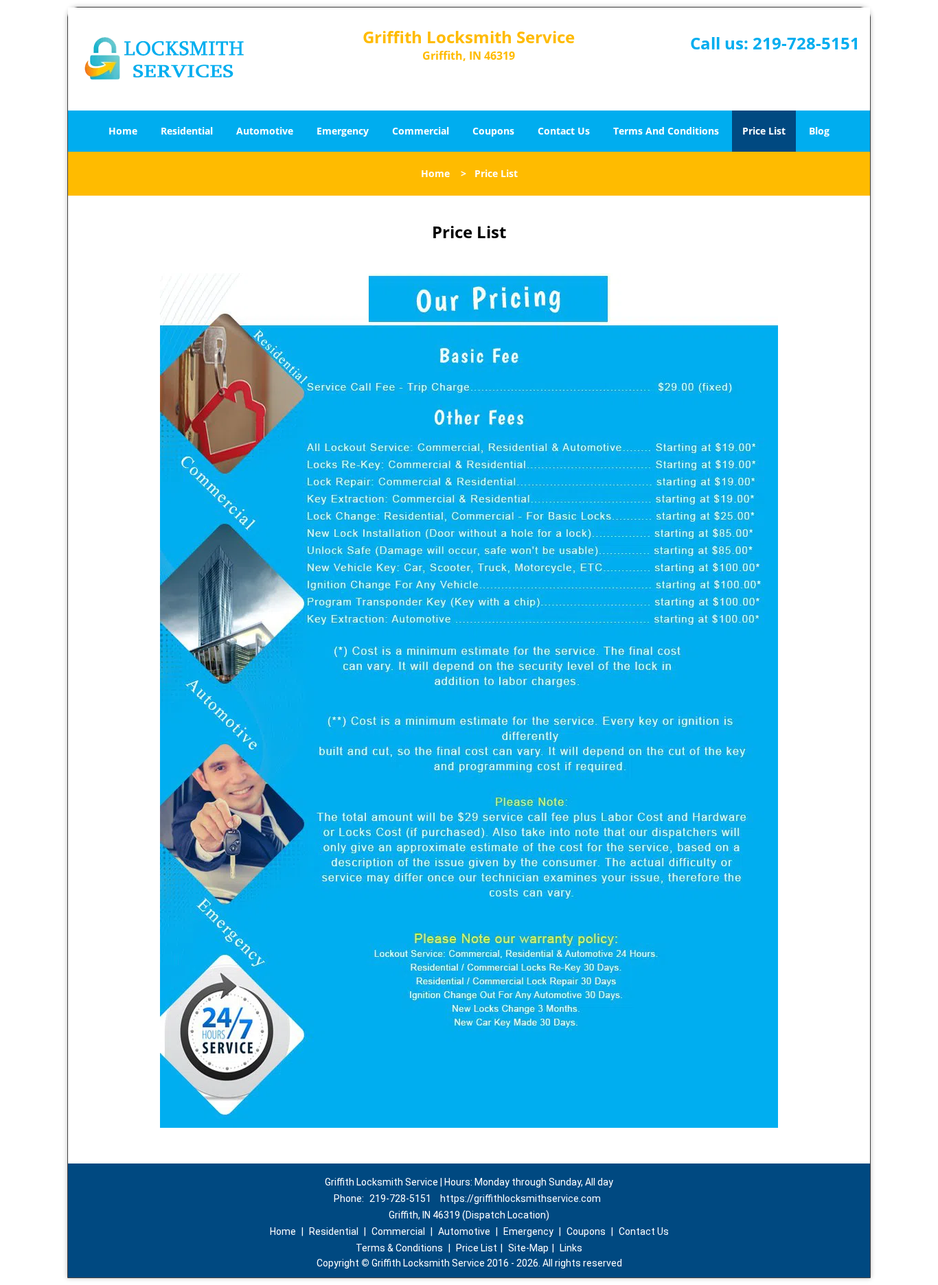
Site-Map (528, 1247)
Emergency (343, 130)
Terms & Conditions (399, 1247)
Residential (187, 130)
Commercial (420, 130)
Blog (819, 130)
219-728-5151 (806, 43)
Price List (764, 130)
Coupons (493, 130)
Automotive (264, 130)
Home (122, 130)
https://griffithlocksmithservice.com (520, 1198)
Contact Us (564, 130)
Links (571, 1247)
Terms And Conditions (666, 130)
